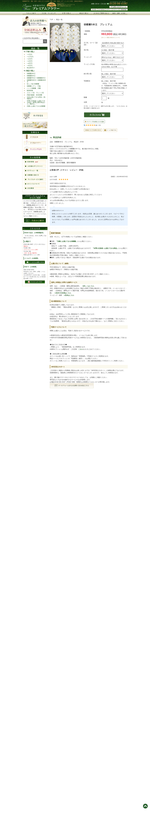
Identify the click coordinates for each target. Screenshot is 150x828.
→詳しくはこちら (88, 286)
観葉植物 (30, 90)
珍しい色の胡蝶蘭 (33, 84)
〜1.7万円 (30, 57)
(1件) (99, 125)
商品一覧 (59, 19)
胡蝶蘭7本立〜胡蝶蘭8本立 (36, 78)
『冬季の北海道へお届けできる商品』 (105, 248)
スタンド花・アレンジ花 (35, 93)
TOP (51, 19)
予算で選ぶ (30, 52)
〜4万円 (29, 63)
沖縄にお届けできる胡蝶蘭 (36, 106)
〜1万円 (29, 54)
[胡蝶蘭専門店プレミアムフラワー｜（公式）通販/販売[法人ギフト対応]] (41, 10)
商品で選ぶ (30, 71)
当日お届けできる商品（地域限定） (36, 98)
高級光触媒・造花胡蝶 (34, 95)
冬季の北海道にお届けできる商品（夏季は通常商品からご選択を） (36, 102)
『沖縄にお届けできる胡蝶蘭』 (66, 241)
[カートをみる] (101, 10)
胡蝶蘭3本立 (31, 73)
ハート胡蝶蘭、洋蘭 (34, 88)
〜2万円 (29, 59)
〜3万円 (29, 61)
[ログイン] (108, 10)
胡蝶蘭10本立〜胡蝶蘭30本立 (36, 81)
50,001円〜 (31, 68)
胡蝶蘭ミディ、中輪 (34, 86)
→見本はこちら (69, 295)
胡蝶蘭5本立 (31, 76)
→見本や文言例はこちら (62, 293)
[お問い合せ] (118, 7)
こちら (80, 349)
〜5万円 (29, 65)
